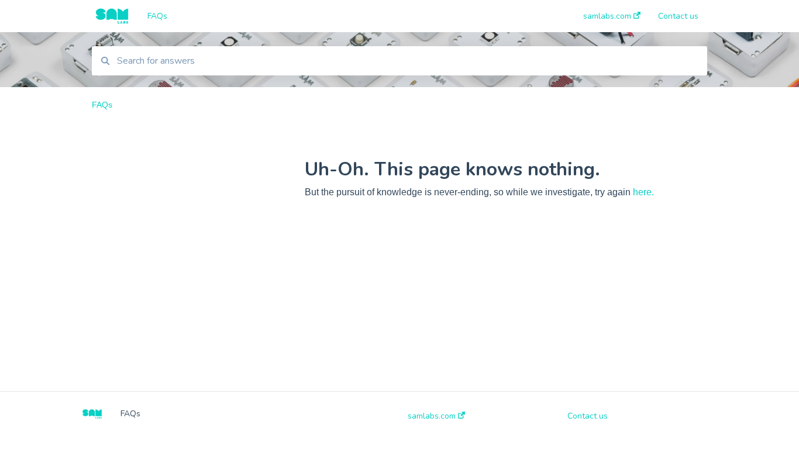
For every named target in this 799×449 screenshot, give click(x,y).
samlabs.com (433, 416)
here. (643, 192)
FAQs (157, 16)
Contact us (587, 416)
